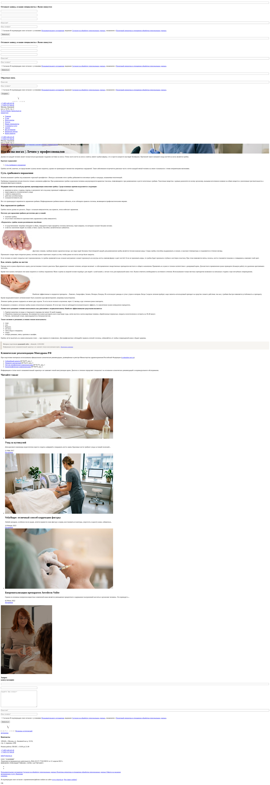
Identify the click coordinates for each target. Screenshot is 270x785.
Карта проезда (10, 133)
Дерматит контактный (13, 363)
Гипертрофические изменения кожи (18, 367)
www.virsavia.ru (57, 779)
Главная (8, 116)
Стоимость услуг (11, 126)
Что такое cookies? (70, 779)
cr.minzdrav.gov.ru (128, 357)
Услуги (3, 111)
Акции (7, 128)
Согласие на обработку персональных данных (88, 30)
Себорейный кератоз (12, 361)
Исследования (10, 129)
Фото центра (9, 120)
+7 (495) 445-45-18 (7, 103)
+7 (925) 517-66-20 (7, 105)
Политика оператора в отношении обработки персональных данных (81, 772)
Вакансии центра (11, 131)
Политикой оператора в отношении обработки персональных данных (141, 30)
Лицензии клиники (67, 347)
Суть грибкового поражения (15, 165)
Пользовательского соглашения (52, 30)
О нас (7, 118)
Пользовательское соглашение (12, 772)
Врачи (8, 111)
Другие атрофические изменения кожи (19, 365)
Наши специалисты (12, 124)
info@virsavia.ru (6, 756)
